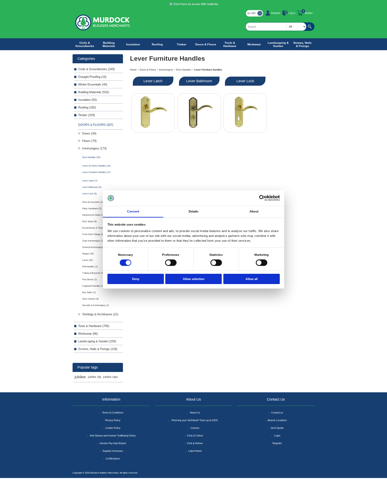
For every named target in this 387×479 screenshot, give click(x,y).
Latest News (195, 451)
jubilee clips (110, 376)
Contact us (277, 412)
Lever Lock (245, 81)
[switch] (171, 262)
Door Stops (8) (89, 221)
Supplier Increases (112, 451)
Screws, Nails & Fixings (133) (97, 349)
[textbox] (276, 27)
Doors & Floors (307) (95, 124)
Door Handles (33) (91, 157)
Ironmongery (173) (94, 148)
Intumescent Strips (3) (93, 215)
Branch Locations (277, 420)
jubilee (80, 377)
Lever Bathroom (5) (91, 187)
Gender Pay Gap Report (113, 443)
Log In (291, 13)
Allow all (252, 279)
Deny (135, 279)
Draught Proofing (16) (92, 76)
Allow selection (193, 279)
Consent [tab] (133, 211)
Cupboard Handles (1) (93, 286)
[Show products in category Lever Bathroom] (199, 113)
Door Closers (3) (90, 299)
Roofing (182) (87, 107)
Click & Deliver (195, 443)
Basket (308, 13)
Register (275, 13)
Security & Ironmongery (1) (95, 305)
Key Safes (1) (89, 292)
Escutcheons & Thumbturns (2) (97, 228)
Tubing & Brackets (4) (93, 273)
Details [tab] (194, 211)
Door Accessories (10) (93, 202)
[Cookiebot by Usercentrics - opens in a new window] (262, 198)
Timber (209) (86, 115)
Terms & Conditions (112, 412)
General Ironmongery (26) (95, 247)
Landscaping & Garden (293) (97, 341)
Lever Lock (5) (89, 193)
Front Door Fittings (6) (93, 234)
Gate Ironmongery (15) (93, 241)
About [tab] (254, 211)
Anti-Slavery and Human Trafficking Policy (113, 435)
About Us (195, 412)
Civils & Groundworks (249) (96, 69)
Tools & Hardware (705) (93, 326)
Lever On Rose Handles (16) (96, 166)
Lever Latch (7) (89, 180)
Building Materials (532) (93, 92)
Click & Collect (195, 435)
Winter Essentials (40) (92, 84)
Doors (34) (89, 133)
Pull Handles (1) (90, 266)
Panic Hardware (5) (91, 208)
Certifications (113, 458)
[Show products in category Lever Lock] (245, 113)
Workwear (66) (88, 333)
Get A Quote (277, 428)
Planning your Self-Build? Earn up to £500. (195, 420)
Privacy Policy (112, 420)
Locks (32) (87, 260)
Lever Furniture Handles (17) (96, 172)
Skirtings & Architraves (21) (100, 314)
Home (133, 69)
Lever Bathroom (199, 81)
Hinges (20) (88, 253)
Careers (194, 428)
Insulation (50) (87, 99)
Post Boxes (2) (89, 279)
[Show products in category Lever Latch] (153, 113)
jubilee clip (94, 376)
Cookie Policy (112, 428)
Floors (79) (89, 141)
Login (277, 435)
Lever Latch (153, 81)
